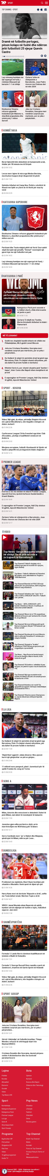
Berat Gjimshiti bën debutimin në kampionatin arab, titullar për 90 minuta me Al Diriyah (23, 171)
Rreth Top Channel (33, 1146)
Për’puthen (6, 1149)
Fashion (29, 1119)
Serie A (7, 788)
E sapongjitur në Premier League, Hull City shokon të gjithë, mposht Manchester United (26, 386)
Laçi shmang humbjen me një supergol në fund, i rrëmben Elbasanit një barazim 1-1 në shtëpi (22, 271)
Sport (5, 1107)
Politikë (4, 1082)
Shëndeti (29, 1122)
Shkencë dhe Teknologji (34, 1092)
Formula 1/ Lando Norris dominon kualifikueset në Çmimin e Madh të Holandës (23, 963)
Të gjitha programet (9, 1162)
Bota (29, 1077)
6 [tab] (10, 63)
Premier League (12, 469)
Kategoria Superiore (15, 209)
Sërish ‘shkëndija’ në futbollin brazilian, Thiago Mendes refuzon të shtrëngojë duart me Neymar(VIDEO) (22, 1050)
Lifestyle (29, 1116)
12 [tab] (20, 63)
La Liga (7, 716)
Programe (7, 1140)
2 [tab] (4, 63)
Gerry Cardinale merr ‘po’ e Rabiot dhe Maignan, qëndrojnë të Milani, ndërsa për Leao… (22, 845)
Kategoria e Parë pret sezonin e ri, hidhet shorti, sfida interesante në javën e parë (31, 318)
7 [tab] (12, 63)
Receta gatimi (31, 1129)
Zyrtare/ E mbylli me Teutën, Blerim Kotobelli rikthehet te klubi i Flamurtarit (32, 331)
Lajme (5, 1077)
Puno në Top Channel (33, 1155)
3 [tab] (5, 63)
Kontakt (29, 1152)
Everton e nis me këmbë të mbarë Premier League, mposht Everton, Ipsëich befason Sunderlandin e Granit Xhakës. (24, 502)
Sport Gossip (11, 1000)
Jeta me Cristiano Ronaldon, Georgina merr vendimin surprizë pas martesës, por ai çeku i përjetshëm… (24, 357)
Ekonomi (5, 1092)
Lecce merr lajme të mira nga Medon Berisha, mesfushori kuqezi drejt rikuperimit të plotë (21, 183)
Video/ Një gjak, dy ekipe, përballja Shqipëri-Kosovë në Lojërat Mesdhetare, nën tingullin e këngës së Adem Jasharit (24, 430)
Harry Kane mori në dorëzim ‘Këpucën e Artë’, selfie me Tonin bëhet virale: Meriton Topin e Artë (24, 903)
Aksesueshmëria (32, 1164)
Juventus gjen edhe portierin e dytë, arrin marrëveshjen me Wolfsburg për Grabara (20, 834)
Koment (29, 1086)
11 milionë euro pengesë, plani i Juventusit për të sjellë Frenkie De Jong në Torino (23, 776)
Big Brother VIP (7, 1146)
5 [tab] (9, 63)
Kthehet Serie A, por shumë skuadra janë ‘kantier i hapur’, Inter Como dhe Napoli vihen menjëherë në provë (26, 377)
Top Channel (33, 1140)
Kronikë (4, 1086)
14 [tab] (23, 63)
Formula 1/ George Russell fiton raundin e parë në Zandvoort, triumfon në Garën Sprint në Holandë (23, 975)
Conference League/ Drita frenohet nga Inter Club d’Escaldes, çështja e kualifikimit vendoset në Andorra (23, 444)
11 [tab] (18, 63)
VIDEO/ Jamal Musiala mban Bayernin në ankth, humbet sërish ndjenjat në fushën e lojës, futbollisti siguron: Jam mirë (24, 916)
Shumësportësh (12, 929)
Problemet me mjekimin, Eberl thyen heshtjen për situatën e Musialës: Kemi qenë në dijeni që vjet (23, 891)
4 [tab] (7, 63)
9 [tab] (15, 63)
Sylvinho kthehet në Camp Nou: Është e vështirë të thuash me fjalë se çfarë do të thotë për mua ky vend (23, 196)
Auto (28, 1095)
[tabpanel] (24, 37)
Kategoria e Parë (13, 283)
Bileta (28, 1149)
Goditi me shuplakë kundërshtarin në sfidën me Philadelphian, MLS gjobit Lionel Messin (25, 349)
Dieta (28, 1125)
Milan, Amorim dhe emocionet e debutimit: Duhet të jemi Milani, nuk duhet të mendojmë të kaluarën (24, 822)
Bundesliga (9, 857)
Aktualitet (5, 1089)
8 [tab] (13, 63)
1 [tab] (2, 63)
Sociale (4, 1095)
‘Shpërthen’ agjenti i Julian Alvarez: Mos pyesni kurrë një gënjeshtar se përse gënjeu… (22, 764)
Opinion (29, 1082)
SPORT (10, 2)
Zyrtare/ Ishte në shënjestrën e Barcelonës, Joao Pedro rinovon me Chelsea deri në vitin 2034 (23, 527)
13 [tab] (21, 63)
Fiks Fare (5, 1155)
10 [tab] (17, 63)
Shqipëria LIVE (7, 1152)
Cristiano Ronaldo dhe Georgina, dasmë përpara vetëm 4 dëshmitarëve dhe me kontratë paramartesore (22, 1064)
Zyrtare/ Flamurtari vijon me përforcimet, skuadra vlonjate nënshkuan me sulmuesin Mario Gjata (23, 304)
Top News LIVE (7, 1102)
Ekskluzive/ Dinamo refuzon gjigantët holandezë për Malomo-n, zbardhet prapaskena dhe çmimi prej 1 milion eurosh (24, 244)
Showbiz (29, 1112)
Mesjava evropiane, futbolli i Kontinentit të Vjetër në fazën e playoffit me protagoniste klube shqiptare (24, 457)
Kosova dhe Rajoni (32, 1089)
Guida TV (5, 1165)
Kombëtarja (10, 137)
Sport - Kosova (12, 395)
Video (7, 538)
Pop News (32, 1107)
